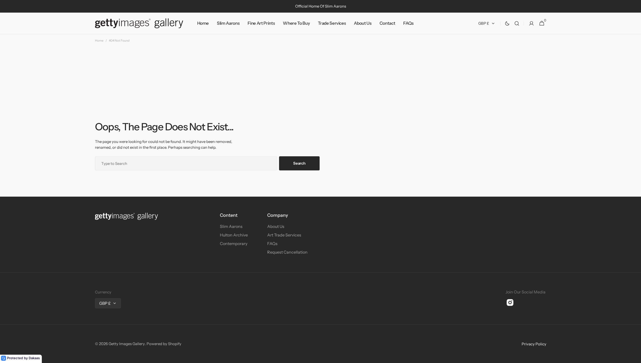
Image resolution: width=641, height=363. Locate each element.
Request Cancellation (287, 252)
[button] (517, 23)
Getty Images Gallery (127, 343)
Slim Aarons (231, 226)
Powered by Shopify (164, 343)
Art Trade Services (284, 234)
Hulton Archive (234, 234)
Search (299, 163)
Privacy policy (534, 344)
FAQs (272, 243)
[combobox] (186, 163)
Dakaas (34, 358)
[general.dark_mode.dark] (507, 23)
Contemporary (233, 243)
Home (99, 40)
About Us (275, 226)
